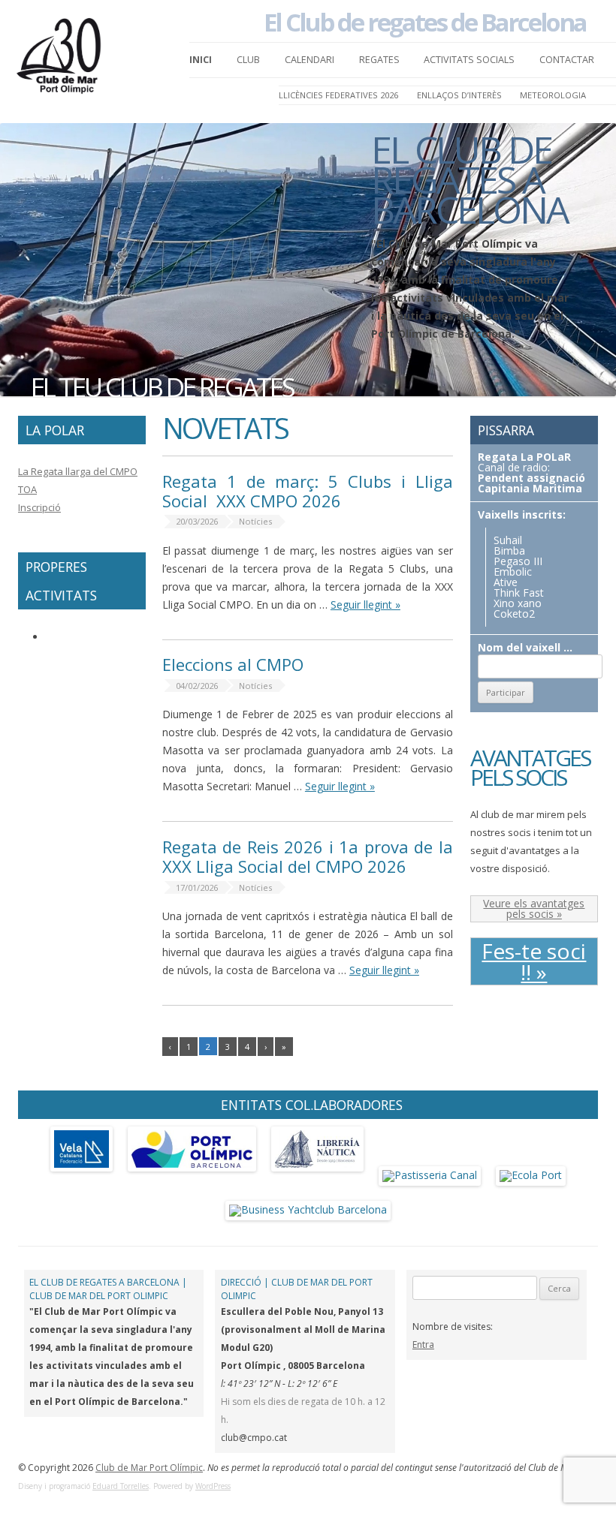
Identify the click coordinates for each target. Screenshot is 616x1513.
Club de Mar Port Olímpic (149, 1467)
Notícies (255, 521)
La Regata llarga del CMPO (77, 471)
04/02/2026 (197, 685)
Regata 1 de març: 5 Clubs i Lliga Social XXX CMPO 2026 (307, 491)
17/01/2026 (197, 887)
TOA (27, 489)
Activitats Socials (469, 59)
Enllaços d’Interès (459, 95)
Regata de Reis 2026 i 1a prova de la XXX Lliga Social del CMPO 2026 (307, 856)
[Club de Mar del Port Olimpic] (60, 60)
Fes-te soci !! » (534, 961)
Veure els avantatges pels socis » (533, 908)
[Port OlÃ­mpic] (192, 1175)
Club (248, 59)
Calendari (309, 59)
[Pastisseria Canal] (429, 1175)
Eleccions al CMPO (232, 664)
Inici (200, 59)
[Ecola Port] (530, 1175)
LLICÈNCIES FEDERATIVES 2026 (338, 95)
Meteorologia (553, 95)
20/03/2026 (197, 521)
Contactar (566, 59)
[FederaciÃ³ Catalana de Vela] (81, 1175)
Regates (379, 59)
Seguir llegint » (365, 604)
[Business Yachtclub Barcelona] (308, 1209)
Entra (423, 1344)
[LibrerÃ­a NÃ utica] (317, 1175)
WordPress (213, 1486)
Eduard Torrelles (120, 1486)
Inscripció (39, 507)
